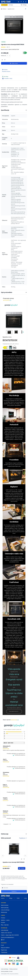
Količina (2, 55)
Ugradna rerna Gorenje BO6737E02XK (13, 862)
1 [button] (7, 824)
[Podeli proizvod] (25, 8)
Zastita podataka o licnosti (6, 971)
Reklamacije (4, 912)
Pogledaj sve (22, 838)
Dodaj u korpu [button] (15, 63)
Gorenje (6, 49)
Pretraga (24, 4)
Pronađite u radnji (8, 78)
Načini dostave (4, 905)
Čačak (18, 898)
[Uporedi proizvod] (2, 60)
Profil (2, 945)
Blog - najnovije (5, 925)
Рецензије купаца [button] (8, 298)
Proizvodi (5, 4)
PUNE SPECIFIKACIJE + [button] (14, 711)
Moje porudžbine (5, 947)
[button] (21, 2)
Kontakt (3, 922)
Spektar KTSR (6, 973)
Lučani (25, 898)
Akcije (11, 4)
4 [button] (9, 824)
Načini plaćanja (4, 907)
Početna (4, 9)
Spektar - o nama (5, 920)
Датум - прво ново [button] (8, 742)
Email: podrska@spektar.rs (7, 937)
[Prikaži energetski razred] (25, 53)
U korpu (22, 868)
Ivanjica (2, 898)
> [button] (10, 824)
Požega (10, 898)
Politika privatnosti (13, 969)
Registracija (4, 950)
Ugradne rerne (11, 9)
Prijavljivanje (4, 952)
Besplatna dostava (6, 71)
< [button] (3, 824)
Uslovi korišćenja (5, 910)
